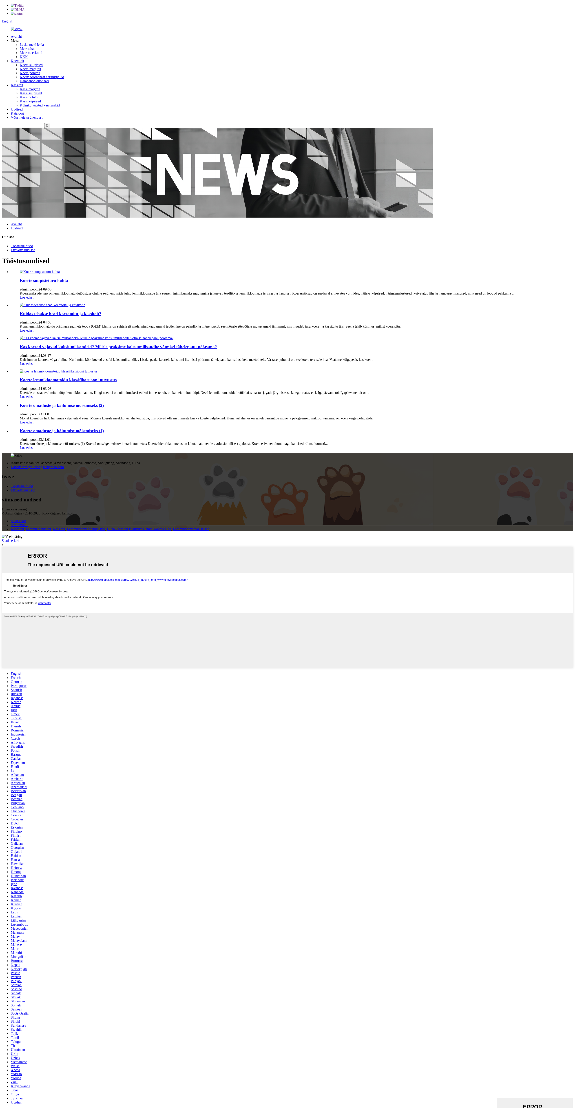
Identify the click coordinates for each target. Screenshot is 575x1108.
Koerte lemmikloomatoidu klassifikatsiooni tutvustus (68, 379)
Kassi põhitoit (29, 97)
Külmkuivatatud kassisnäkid (40, 105)
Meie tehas (27, 49)
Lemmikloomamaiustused (191, 529)
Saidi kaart (18, 521)
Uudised (17, 109)
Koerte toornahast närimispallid (42, 77)
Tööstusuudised (22, 246)
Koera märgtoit (30, 69)
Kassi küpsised (30, 101)
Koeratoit (17, 61)
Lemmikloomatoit (38, 529)
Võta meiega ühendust (26, 117)
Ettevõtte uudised (23, 250)
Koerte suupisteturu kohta (44, 280)
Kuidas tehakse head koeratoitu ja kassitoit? (60, 313)
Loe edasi (26, 297)
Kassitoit (17, 85)
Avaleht (16, 36)
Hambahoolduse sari (34, 81)
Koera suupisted (31, 65)
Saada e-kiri (10, 541)
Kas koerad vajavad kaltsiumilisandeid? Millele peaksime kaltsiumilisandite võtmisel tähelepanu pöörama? (118, 346)
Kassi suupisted (31, 93)
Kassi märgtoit (30, 89)
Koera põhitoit (30, 73)
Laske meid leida (32, 45)
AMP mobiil (19, 525)
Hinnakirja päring (14, 509)
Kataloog (17, 113)
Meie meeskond (31, 53)
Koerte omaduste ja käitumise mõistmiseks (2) (62, 405)
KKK (24, 57)
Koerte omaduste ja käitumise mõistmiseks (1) (62, 430)
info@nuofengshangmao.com (37, 467)
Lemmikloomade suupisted (86, 529)
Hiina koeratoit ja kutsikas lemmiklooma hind (139, 529)
